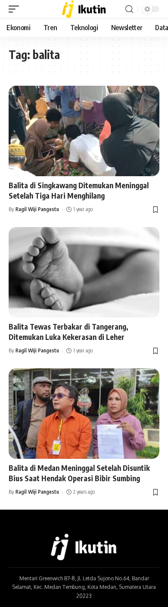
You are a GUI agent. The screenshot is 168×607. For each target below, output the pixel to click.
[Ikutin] (84, 9)
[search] (129, 9)
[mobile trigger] (16, 9)
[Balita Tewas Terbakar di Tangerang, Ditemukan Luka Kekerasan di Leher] (84, 272)
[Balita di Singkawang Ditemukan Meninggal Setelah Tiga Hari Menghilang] (84, 131)
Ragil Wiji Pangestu (37, 209)
